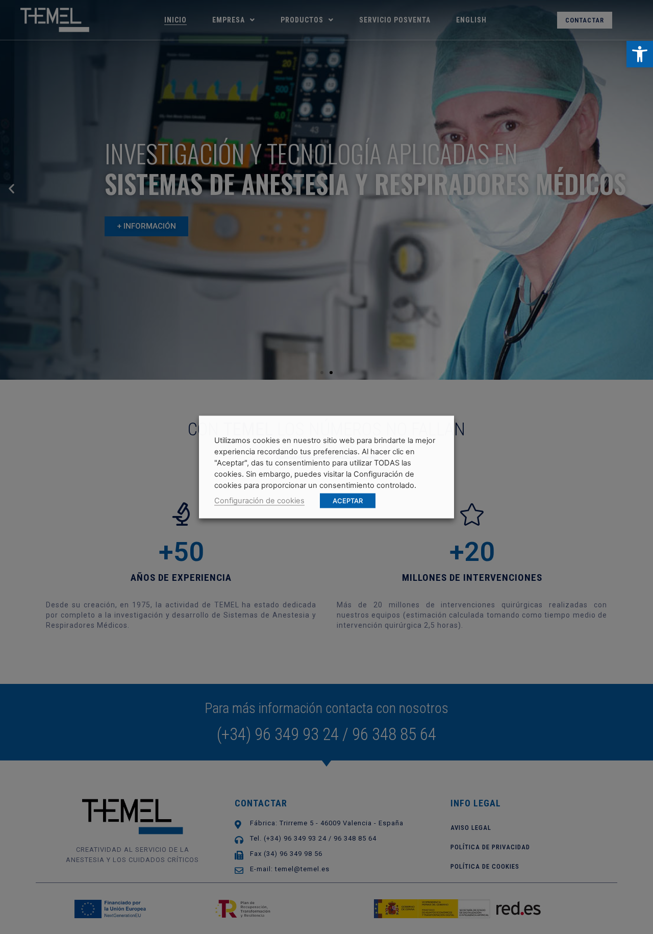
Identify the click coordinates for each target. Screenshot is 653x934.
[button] (639, 54)
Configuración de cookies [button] (259, 500)
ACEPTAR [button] (348, 501)
